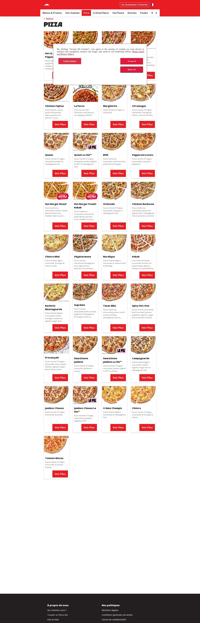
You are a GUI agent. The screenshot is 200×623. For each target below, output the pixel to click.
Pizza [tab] (86, 13)
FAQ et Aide (53, 619)
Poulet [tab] (144, 13)
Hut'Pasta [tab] (118, 13)
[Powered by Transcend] (58, 76)
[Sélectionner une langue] (152, 4)
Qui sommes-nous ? (57, 610)
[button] (56, 106)
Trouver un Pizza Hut (57, 614)
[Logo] (47, 5)
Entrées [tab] (132, 13)
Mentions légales (110, 610)
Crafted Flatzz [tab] (101, 13)
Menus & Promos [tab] (52, 13)
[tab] (52, 13)
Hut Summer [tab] (72, 13)
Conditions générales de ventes (117, 614)
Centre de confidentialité (114, 619)
